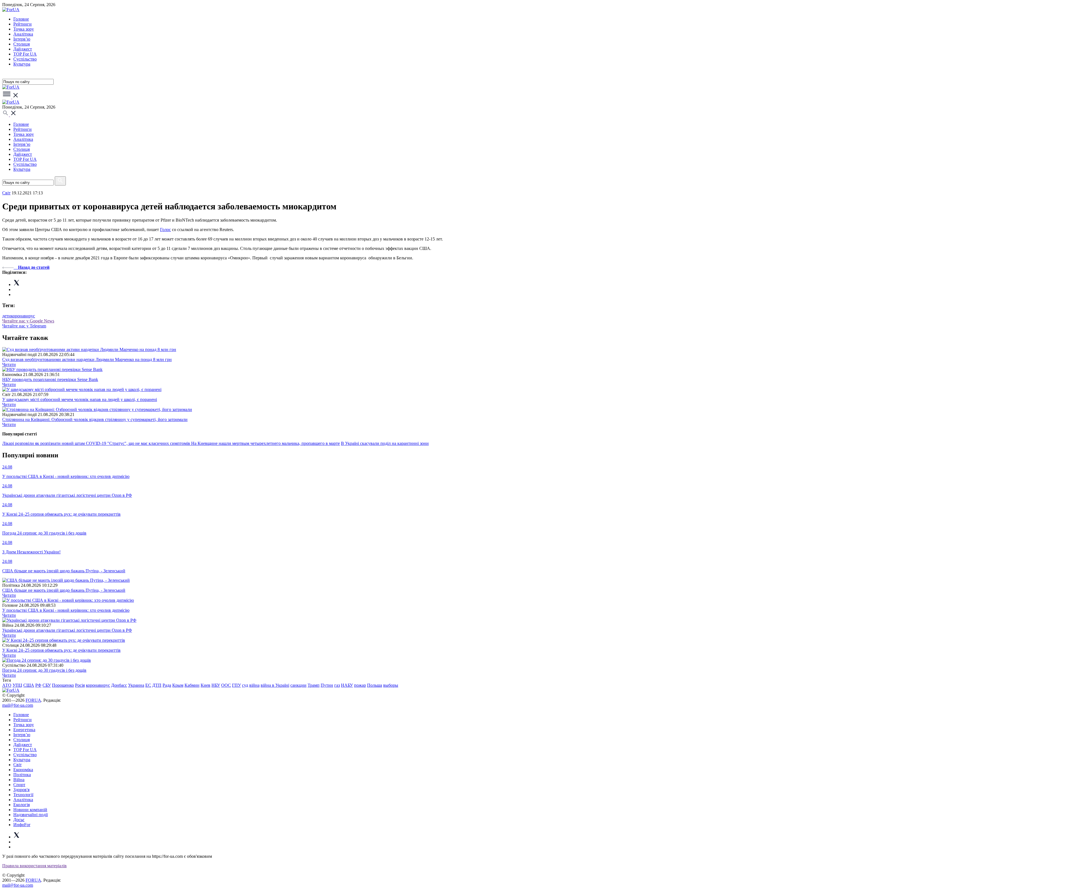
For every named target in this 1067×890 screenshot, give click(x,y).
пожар (360, 685)
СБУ (47, 685)
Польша (374, 685)
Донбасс (119, 685)
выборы (390, 685)
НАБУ (347, 685)
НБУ (215, 685)
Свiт (6, 192)
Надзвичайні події (30, 814)
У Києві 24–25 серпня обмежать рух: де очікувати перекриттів (61, 650)
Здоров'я (21, 789)
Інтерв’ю (21, 39)
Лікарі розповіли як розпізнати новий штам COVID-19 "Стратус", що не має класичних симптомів (96, 443)
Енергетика (24, 729)
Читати (9, 364)
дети (6, 316)
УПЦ (17, 685)
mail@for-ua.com (17, 705)
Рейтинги (22, 24)
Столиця (21, 44)
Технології (23, 794)
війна (254, 685)
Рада (167, 685)
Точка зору (23, 29)
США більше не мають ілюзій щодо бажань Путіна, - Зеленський (63, 590)
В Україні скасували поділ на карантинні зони (385, 443)
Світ (17, 764)
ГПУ (236, 685)
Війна (18, 779)
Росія (80, 685)
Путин (327, 685)
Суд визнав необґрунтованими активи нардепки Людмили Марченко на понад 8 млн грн (87, 359)
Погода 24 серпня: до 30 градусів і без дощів (44, 670)
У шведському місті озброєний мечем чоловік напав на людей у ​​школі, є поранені (79, 399)
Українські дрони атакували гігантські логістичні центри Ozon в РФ (67, 630)
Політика (22, 774)
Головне (21, 19)
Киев (205, 685)
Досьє (18, 819)
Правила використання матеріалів (34, 865)
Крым (177, 685)
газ (337, 685)
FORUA (33, 700)
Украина (136, 685)
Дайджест (22, 49)
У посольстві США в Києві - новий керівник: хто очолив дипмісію (65, 610)
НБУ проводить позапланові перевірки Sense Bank (50, 379)
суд (245, 685)
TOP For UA (25, 54)
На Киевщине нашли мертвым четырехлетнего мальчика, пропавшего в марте (265, 443)
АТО (6, 685)
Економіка (23, 769)
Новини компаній (30, 809)
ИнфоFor (21, 824)
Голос (165, 229)
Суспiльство (25, 59)
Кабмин (192, 685)
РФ (38, 685)
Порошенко (63, 685)
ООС (226, 685)
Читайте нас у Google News (28, 321)
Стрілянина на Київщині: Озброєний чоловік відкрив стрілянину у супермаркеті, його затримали (95, 419)
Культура (21, 64)
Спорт (19, 784)
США (28, 685)
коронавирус (23, 316)
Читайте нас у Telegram (24, 326)
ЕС (148, 685)
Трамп (314, 685)
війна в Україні (275, 685)
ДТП (156, 685)
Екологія (21, 804)
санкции (298, 685)
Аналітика (23, 34)
